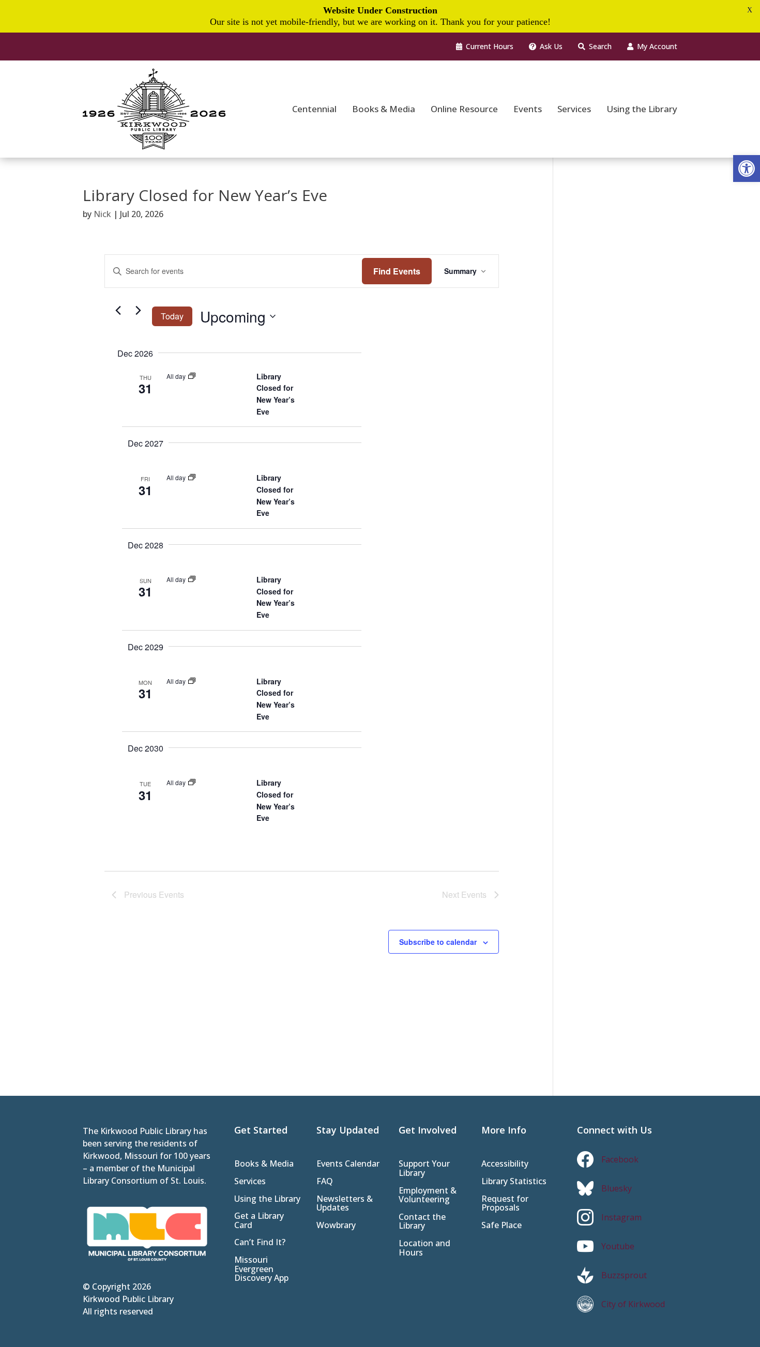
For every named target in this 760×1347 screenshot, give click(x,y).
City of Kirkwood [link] (633, 1304)
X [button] (749, 10)
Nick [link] (102, 214)
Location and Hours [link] (424, 1248)
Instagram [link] (621, 1217)
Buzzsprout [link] (624, 1275)
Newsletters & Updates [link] (344, 1204)
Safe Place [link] (501, 1226)
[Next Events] (138, 310)
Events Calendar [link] (347, 1164)
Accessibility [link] (504, 1164)
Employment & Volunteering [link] (428, 1195)
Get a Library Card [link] (259, 1221)
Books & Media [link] (264, 1164)
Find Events (396, 271)
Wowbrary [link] (336, 1226)
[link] (746, 168)
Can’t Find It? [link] (259, 1243)
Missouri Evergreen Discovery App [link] (261, 1269)
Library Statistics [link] (513, 1182)
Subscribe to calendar (438, 942)
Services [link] (250, 1182)
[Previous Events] (118, 310)
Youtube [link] (617, 1246)
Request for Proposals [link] (504, 1204)
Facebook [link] (620, 1159)
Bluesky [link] (616, 1188)
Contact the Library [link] (422, 1222)
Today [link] (172, 316)
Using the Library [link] (267, 1199)
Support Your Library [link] (424, 1168)
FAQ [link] (324, 1182)
